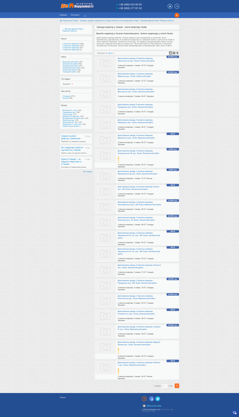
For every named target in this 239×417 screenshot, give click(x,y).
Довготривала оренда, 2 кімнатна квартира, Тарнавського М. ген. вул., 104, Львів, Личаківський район (139, 235)
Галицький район (70, 72)
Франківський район (71, 62)
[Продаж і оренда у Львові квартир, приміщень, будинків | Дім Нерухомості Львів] (77, 5)
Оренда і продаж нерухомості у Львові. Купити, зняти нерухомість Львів (109, 20)
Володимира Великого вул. (74, 118)
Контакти (75, 15)
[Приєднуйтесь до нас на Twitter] (157, 398)
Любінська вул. (69, 120)
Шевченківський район (72, 68)
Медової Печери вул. (71, 116)
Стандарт (66, 96)
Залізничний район (70, 64)
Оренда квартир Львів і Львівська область (157, 20)
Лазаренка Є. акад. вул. (72, 124)
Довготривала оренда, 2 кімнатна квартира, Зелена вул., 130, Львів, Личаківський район (138, 188)
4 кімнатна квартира (71, 50)
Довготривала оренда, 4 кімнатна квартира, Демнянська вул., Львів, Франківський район (136, 136)
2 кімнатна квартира (71, 46)
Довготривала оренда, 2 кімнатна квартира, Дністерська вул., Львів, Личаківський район (136, 90)
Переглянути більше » (72, 126)
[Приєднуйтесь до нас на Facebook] (152, 398)
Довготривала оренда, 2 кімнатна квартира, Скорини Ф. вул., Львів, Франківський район (139, 328)
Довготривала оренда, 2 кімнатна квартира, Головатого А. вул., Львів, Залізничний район (136, 312)
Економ (66, 98)
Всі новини (87, 172)
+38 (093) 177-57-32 (130, 8)
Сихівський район (70, 70)
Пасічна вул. (68, 114)
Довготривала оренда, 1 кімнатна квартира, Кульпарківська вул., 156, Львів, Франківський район (139, 203)
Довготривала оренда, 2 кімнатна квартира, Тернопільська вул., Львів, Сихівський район (136, 59)
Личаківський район (71, 66)
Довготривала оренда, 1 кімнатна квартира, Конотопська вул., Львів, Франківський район (136, 297)
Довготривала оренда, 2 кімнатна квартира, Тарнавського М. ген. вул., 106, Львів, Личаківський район (139, 251)
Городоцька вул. (69, 112)
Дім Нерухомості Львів (69, 20)
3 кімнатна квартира (71, 48)
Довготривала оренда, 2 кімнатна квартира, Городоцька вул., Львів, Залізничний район (135, 106)
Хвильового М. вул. (70, 122)
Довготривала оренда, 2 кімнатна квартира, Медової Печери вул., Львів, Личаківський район (139, 343)
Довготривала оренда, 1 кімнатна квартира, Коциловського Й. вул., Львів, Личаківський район (138, 152)
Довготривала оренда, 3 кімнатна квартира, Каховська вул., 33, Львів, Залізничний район (136, 219)
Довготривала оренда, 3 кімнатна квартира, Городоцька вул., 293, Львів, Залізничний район (137, 282)
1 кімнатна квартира (71, 44)
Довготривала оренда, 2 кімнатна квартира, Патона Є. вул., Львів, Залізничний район (139, 266)
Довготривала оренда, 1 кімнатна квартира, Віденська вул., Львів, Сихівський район (135, 75)
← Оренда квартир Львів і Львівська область (72, 30)
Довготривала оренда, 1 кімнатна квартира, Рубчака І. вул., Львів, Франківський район (139, 364)
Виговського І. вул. (70, 110)
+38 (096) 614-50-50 (130, 4)
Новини (63, 15)
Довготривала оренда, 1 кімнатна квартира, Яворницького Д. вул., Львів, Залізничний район (137, 172)
